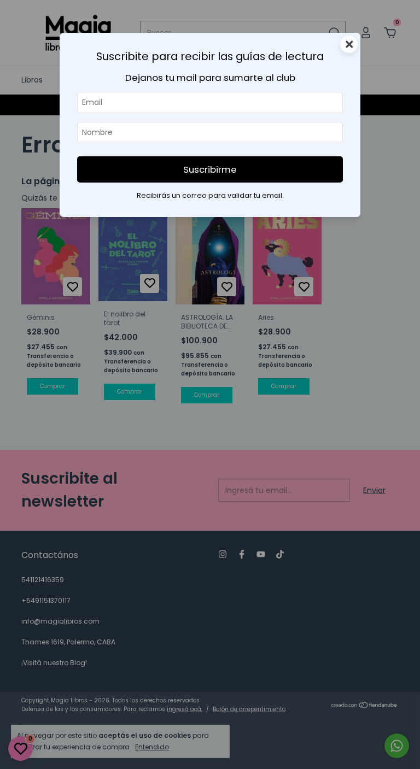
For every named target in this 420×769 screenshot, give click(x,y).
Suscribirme (210, 169)
